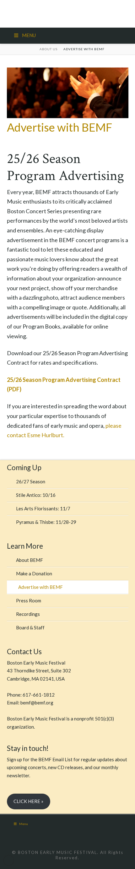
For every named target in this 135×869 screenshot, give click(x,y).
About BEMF (29, 560)
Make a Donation (34, 573)
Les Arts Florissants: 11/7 (43, 508)
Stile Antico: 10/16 (36, 495)
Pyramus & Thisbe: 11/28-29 (46, 522)
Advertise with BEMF (40, 587)
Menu (23, 824)
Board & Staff (30, 627)
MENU (29, 35)
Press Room (28, 600)
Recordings (28, 614)
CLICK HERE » (28, 801)
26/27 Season (30, 481)
